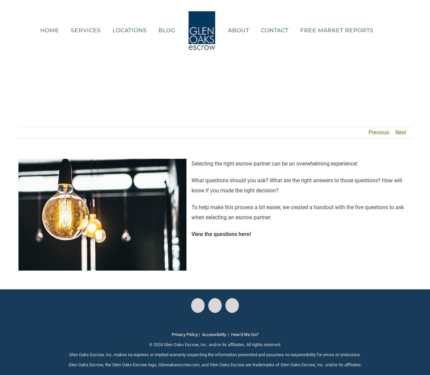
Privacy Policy (185, 334)
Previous (379, 132)
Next (400, 132)
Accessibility (214, 334)
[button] (370, 30)
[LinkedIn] (232, 305)
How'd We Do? (245, 334)
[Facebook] (198, 305)
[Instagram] (215, 305)
